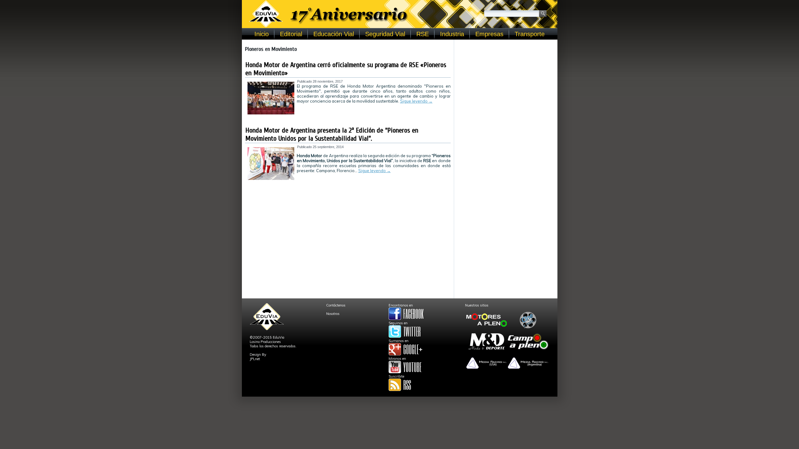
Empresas (489, 34)
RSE (422, 34)
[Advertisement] (505, 82)
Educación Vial (333, 34)
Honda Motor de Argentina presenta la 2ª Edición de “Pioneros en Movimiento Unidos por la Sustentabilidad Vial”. (331, 134)
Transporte (530, 34)
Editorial (291, 34)
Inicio (261, 34)
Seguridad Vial (385, 34)
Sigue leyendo (416, 101)
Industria (452, 34)
